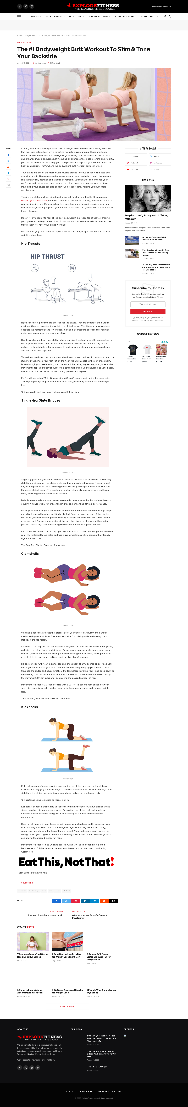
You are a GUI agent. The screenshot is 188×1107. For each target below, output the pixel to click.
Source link (27, 882)
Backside (22, 891)
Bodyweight (34, 891)
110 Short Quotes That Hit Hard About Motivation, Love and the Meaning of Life (156, 267)
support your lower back (34, 200)
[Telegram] (8, 173)
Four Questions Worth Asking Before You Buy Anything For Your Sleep (102, 1054)
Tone (58, 891)
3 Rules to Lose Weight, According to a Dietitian (30, 991)
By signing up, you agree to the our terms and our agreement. (148, 319)
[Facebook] (8, 155)
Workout (66, 891)
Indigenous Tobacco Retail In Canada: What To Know (155, 238)
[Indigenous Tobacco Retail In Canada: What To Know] (132, 240)
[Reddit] (8, 167)
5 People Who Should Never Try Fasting (101, 991)
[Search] (169, 16)
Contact (71, 1091)
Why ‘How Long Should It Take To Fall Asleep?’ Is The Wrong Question (155, 252)
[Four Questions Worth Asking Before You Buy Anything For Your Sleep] (78, 1055)
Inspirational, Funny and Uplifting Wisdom (147, 217)
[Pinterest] (8, 179)
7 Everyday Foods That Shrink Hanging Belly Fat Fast (32, 955)
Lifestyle (34, 16)
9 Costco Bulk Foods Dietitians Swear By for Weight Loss (99, 957)
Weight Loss (75, 16)
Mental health (148, 16)
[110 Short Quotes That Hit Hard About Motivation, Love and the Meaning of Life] (132, 268)
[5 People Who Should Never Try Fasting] (102, 977)
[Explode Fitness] (94, 6)
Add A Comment (67, 1006)
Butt (44, 891)
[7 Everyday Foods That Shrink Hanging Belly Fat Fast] (33, 941)
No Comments (40, 63)
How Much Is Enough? (97, 1067)
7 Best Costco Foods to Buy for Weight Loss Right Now (66, 955)
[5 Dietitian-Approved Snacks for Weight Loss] (67, 977)
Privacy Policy (149, 320)
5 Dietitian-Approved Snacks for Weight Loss (67, 991)
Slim (50, 891)
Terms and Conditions (109, 1091)
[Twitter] (8, 161)
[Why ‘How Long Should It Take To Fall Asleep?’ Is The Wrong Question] (132, 253)
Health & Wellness (98, 16)
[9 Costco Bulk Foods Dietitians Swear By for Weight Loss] (102, 941)
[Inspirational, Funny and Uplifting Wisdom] (148, 198)
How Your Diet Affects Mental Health (45, 915)
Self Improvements (124, 16)
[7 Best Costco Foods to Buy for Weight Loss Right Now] (67, 941)
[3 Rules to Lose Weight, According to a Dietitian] (33, 977)
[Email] (8, 185)
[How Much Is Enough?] (78, 1070)
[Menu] (19, 16)
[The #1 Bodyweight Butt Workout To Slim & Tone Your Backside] (94, 104)
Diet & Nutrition (54, 16)
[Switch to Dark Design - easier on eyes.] (165, 16)
